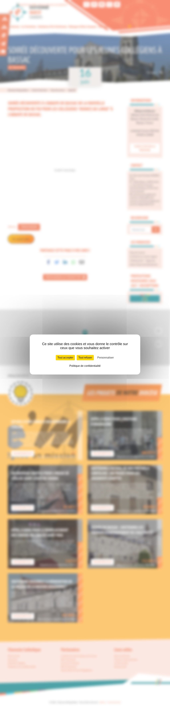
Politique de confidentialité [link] (85, 365)
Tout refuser (85, 357)
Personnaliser (105, 357)
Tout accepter (65, 357)
